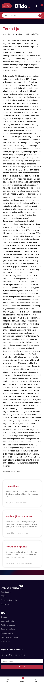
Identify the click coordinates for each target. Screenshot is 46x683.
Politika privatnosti (8, 625)
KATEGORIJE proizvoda (12, 587)
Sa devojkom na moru (19, 516)
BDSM (3, 596)
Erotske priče (9, 34)
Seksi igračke (6, 592)
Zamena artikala (7, 633)
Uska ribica (12, 486)
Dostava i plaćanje (8, 629)
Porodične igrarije (16, 546)
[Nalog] (35, 6)
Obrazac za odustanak (10, 637)
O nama (4, 617)
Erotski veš (5, 604)
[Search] (40, 15)
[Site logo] (22, 6)
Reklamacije (5, 641)
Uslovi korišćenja (7, 621)
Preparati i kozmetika (9, 600)
